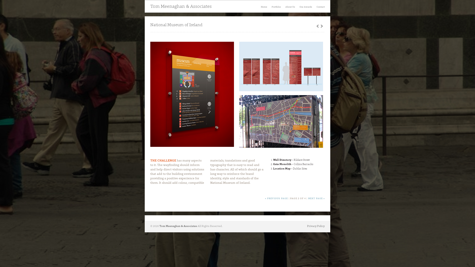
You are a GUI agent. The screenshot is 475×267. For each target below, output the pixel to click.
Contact (321, 7)
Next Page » (316, 198)
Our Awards (305, 7)
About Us (290, 7)
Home (264, 7)
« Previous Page (276, 198)
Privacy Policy (316, 226)
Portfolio (276, 7)
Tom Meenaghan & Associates (181, 6)
